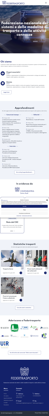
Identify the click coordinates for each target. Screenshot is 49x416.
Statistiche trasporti (8, 400)
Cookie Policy (18, 215)
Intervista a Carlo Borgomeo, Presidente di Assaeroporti (9, 152)
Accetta (24, 206)
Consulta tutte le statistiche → (24, 307)
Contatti (5, 402)
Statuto (9, 82)
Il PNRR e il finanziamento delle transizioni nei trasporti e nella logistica (36, 132)
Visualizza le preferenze (24, 213)
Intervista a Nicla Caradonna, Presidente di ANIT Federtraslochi (11, 166)
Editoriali (36, 114)
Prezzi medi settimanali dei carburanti (34, 270)
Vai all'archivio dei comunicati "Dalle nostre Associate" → (24, 352)
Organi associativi (13, 72)
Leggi (11, 231)
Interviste (13, 146)
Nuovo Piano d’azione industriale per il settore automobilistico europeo (36, 125)
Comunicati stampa (13, 114)
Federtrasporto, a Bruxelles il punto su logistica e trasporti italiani (12, 142)
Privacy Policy (38, 412)
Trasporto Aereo (8, 269)
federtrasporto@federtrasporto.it (24, 403)
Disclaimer (6, 404)
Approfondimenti (8, 398)
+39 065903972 (37, 395)
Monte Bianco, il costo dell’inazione (35, 119)
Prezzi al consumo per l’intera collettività (10, 297)
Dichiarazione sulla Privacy (27, 215)
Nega (24, 209)
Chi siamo (6, 62)
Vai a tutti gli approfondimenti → (24, 172)
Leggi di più (6, 92)
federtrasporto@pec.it (38, 403)
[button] (47, 200)
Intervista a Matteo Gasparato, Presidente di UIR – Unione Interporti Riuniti (11, 159)
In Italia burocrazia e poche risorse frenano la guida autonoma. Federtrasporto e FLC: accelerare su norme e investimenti (11, 122)
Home (5, 393)
